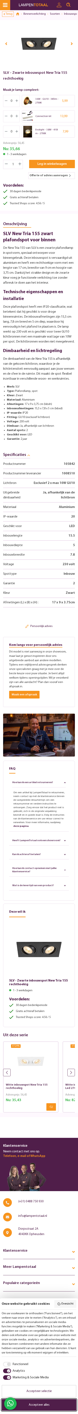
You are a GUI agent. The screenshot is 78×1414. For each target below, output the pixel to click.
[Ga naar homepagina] (36, 5)
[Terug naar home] (19, 14)
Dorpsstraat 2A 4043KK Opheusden (31, 1231)
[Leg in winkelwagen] (51, 1107)
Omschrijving (15, 224)
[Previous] (6, 43)
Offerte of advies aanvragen (49, 175)
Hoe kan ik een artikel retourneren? (32, 782)
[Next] (72, 43)
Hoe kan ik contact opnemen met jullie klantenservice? (34, 870)
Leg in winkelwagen (52, 164)
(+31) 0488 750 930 (31, 1201)
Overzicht (67, 1303)
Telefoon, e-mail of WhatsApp (24, 1156)
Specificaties (14, 455)
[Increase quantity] (20, 164)
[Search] (68, 5)
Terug (9, 14)
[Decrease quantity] (6, 164)
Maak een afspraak (24, 694)
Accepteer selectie (39, 1391)
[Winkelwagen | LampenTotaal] (75, 3)
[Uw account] (59, 5)
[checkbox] (15, 1364)
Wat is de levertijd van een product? (33, 885)
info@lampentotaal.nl (32, 1216)
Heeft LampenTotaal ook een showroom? (36, 840)
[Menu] (5, 5)
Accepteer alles (39, 1405)
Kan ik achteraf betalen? (26, 854)
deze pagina (20, 826)
